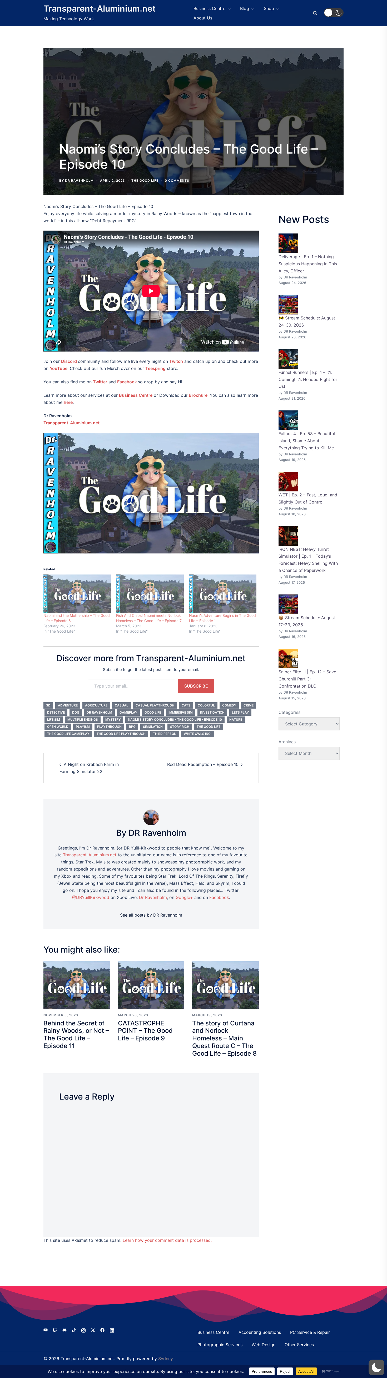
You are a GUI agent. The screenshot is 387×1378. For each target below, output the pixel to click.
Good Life (153, 712)
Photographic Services (219, 1344)
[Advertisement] (193, 99)
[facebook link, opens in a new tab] (102, 1329)
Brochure (198, 395)
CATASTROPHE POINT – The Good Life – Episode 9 (145, 1030)
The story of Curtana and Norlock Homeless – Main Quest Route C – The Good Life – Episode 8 (224, 1038)
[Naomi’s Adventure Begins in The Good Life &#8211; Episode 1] (222, 593)
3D (48, 705)
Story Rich (179, 727)
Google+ (184, 897)
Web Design (263, 1344)
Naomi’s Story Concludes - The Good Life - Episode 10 (175, 719)
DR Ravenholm (79, 180)
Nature (235, 719)
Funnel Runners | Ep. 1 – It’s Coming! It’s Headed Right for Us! (308, 379)
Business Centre (209, 8)
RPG (132, 727)
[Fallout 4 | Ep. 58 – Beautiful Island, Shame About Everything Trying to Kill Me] (288, 420)
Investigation (212, 712)
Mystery (113, 719)
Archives (287, 741)
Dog (75, 712)
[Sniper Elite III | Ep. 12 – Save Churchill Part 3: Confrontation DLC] (288, 658)
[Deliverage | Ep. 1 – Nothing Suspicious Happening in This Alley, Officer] (288, 243)
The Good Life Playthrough (121, 734)
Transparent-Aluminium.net (99, 8)
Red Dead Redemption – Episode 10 (203, 764)
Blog (244, 8)
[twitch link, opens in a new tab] (55, 1329)
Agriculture (96, 705)
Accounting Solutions (260, 1332)
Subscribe (196, 686)
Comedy (229, 705)
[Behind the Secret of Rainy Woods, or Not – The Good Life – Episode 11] (76, 985)
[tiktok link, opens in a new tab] (74, 1329)
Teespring (155, 368)
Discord (69, 361)
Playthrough (109, 727)
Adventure (68, 705)
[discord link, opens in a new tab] (64, 1329)
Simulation (153, 727)
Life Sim (53, 719)
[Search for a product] (315, 13)
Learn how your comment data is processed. (167, 1240)
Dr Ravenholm (99, 712)
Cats (186, 705)
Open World (57, 727)
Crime (249, 705)
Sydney (165, 1358)
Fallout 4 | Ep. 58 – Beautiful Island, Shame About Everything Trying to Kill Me (307, 440)
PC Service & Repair (310, 1332)
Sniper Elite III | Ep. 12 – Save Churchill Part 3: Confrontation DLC (307, 679)
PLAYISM (83, 727)
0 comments (177, 180)
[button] (334, 12)
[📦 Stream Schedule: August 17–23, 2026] (288, 604)
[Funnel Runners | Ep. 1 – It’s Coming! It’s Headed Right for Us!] (288, 359)
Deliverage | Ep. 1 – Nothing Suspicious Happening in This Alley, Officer (308, 263)
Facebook (127, 381)
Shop (269, 8)
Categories (289, 712)
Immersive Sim (180, 712)
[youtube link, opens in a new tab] (45, 1329)
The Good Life (144, 180)
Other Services (299, 1344)
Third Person (164, 734)
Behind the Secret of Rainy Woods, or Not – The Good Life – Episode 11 (76, 1034)
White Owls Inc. (197, 734)
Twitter (100, 381)
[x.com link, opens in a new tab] (93, 1329)
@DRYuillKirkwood (90, 897)
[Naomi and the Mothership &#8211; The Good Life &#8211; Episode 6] (77, 593)
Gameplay (128, 712)
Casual (121, 705)
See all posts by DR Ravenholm (151, 915)
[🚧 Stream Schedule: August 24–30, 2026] (288, 304)
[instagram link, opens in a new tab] (83, 1329)
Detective (56, 712)
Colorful (206, 705)
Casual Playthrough (155, 705)
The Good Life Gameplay (68, 734)
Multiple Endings (82, 719)
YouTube (58, 368)
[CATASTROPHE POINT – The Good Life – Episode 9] (151, 985)
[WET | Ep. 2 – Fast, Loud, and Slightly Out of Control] (288, 481)
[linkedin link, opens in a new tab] (112, 1329)
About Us (203, 18)
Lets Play (240, 712)
